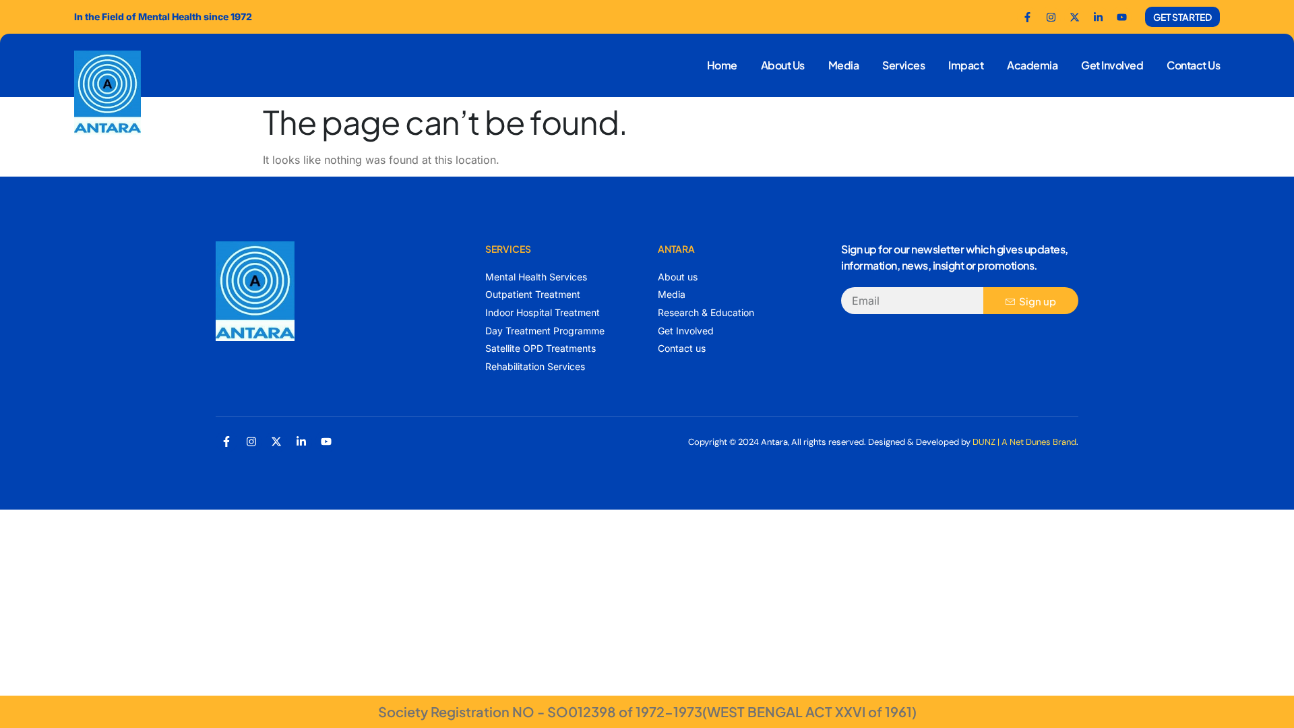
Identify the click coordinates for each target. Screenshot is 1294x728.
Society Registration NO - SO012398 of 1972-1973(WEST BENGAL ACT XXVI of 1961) (647, 711)
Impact (965, 65)
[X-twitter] (276, 441)
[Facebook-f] (1027, 17)
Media (843, 65)
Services (903, 65)
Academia (1032, 65)
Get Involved (1112, 65)
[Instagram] (251, 441)
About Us (783, 65)
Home (722, 65)
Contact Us (1193, 65)
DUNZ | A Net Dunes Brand (1024, 442)
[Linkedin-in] (301, 441)
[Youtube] (1121, 17)
